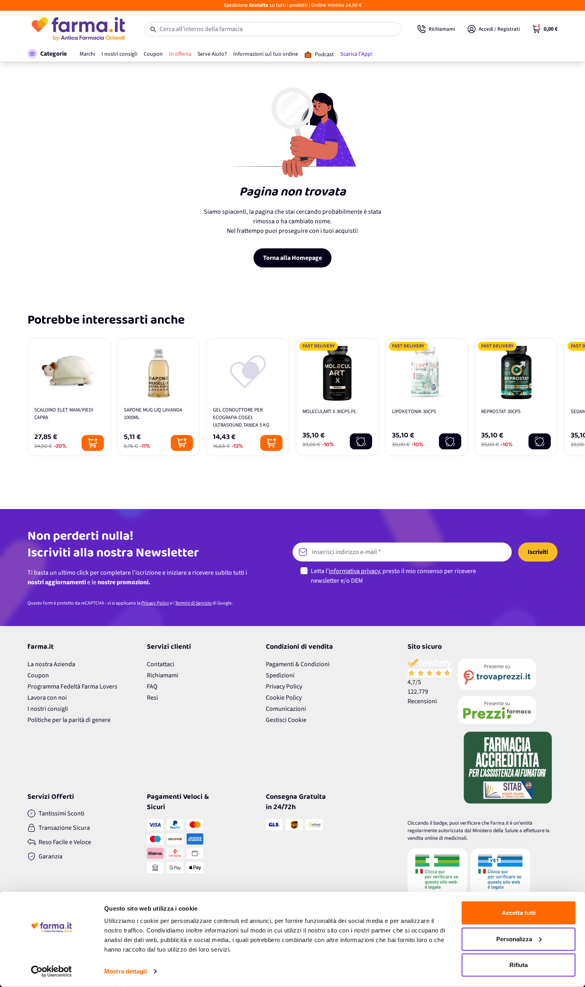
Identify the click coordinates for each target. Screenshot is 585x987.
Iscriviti (538, 552)
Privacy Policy (155, 603)
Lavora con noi (47, 697)
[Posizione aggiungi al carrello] (93, 443)
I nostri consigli (47, 708)
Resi (152, 697)
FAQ (152, 686)
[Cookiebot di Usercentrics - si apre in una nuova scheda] (51, 971)
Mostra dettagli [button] (125, 971)
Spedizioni (280, 675)
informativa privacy (354, 571)
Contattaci (160, 664)
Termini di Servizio (193, 603)
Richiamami (162, 675)
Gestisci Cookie (286, 720)
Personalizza (514, 938)
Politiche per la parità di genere (69, 720)
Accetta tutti (519, 912)
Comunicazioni (286, 708)
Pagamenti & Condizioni (298, 664)
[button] (47, 54)
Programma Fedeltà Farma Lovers (72, 686)
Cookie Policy (284, 697)
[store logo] (77, 29)
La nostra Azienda (51, 664)
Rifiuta (518, 965)
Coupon (38, 675)
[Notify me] (361, 441)
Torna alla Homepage (292, 258)
